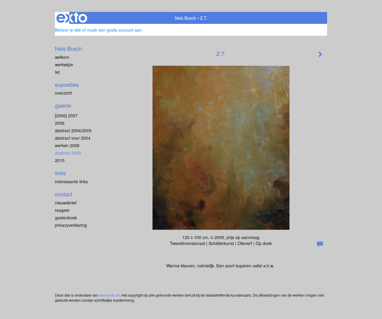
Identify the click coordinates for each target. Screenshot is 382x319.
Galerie (63, 105)
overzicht (63, 93)
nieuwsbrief (65, 203)
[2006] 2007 (66, 115)
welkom (62, 57)
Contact (63, 194)
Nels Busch (185, 18)
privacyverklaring (71, 225)
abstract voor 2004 (72, 138)
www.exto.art (109, 295)
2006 (59, 123)
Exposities (67, 84)
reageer (62, 210)
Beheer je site (68, 30)
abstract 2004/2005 (73, 130)
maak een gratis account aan (114, 30)
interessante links (71, 181)
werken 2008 (67, 145)
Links (60, 173)
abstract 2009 (68, 153)
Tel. (58, 72)
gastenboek (66, 218)
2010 (59, 160)
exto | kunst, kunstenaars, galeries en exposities (72, 18)
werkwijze (64, 64)
